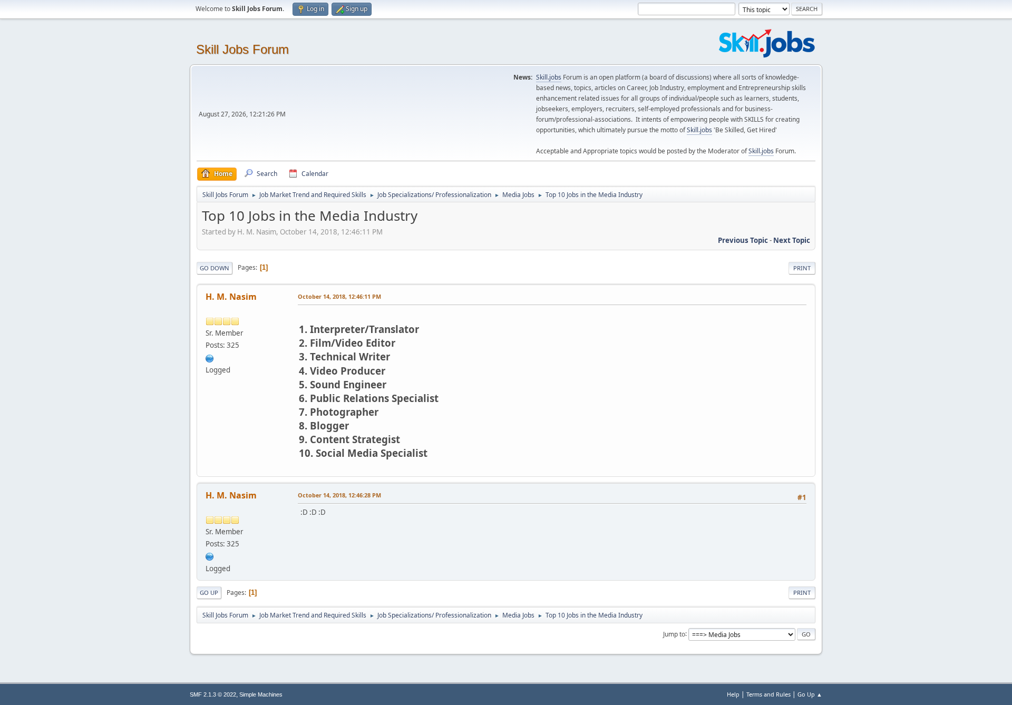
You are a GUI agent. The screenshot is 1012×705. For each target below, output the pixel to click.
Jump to (674, 633)
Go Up (209, 592)
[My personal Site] (210, 357)
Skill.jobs (548, 77)
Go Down (214, 268)
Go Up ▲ (809, 694)
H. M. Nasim (231, 296)
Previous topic (743, 240)
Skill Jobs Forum (242, 49)
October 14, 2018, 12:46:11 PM (339, 296)
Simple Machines (261, 694)
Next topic (791, 240)
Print (802, 268)
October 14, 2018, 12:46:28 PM (339, 495)
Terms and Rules (768, 694)
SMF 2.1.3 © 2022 (213, 694)
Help (733, 694)
